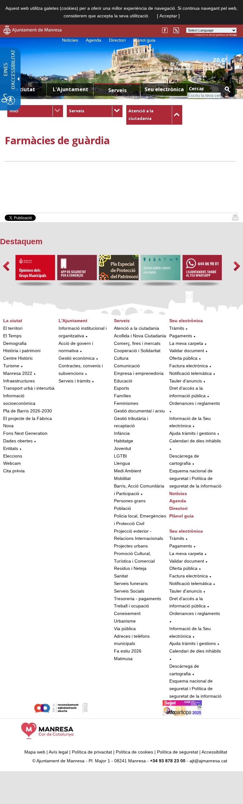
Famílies (122, 395)
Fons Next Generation (25, 433)
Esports (121, 388)
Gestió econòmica (77, 358)
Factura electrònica (188, 365)
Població (122, 508)
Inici (13, 111)
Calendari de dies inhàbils (195, 440)
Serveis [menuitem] (117, 90)
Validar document (186, 350)
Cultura (121, 358)
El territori (12, 328)
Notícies (70, 40)
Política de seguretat (177, 751)
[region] (203, 65)
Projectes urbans (131, 545)
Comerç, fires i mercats (137, 343)
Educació (123, 380)
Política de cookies (134, 751)
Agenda (93, 40)
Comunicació (127, 365)
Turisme (11, 365)
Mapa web (34, 751)
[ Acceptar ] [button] (168, 15)
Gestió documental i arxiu (139, 410)
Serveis (76, 111)
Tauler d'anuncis (185, 380)
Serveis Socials (129, 591)
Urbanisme (125, 621)
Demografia (15, 343)
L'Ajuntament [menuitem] (70, 89)
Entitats (10, 448)
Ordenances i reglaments (194, 403)
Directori (117, 40)
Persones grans (130, 500)
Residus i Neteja (130, 568)
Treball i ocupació (131, 605)
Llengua (122, 463)
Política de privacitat (92, 751)
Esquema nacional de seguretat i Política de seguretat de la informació (195, 478)
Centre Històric (18, 358)
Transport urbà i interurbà (28, 388)
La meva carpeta (186, 343)
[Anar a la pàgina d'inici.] (32, 33)
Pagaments (180, 335)
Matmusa (123, 658)
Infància (122, 433)
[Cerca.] (227, 89)
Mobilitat (122, 478)
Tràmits (176, 328)
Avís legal (58, 751)
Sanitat (121, 575)
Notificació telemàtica (190, 373)
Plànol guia (144, 40)
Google (233, 34)
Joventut (122, 448)
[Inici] (235, 218)
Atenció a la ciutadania (136, 328)
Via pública (125, 628)
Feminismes (126, 403)
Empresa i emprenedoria (139, 373)
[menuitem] (35, 111)
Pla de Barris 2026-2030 (27, 410)
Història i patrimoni (21, 350)
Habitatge (123, 440)
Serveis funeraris (131, 583)
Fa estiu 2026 (127, 650)
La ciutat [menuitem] (23, 89)
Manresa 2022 (17, 373)
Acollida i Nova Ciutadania (140, 335)
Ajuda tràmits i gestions (192, 433)
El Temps (12, 335)
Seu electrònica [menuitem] (164, 89)
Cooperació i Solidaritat (137, 350)
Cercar (196, 89)
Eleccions (12, 455)
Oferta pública (183, 358)
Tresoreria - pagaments (137, 598)
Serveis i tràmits (74, 380)
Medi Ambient (127, 470)
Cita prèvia (14, 470)
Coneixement (127, 613)
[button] (6, 266)
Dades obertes (18, 440)
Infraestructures (19, 380)
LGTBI (120, 455)
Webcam (12, 463)
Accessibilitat (214, 751)
